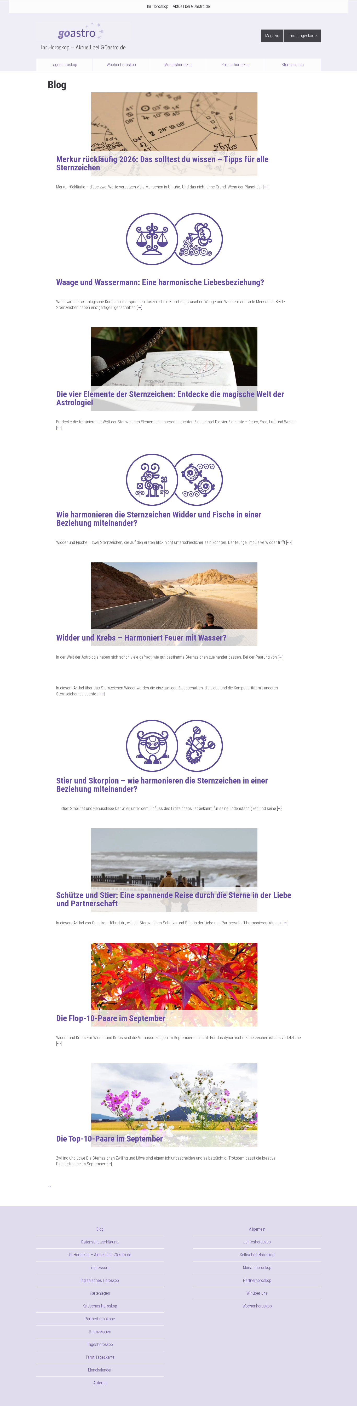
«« (49, 1186)
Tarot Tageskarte (302, 35)
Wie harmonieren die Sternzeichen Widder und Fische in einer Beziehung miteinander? (158, 519)
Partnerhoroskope (100, 1318)
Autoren (100, 1382)
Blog (99, 1229)
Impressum (99, 1267)
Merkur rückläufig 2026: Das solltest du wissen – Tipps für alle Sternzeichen (162, 163)
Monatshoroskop (178, 64)
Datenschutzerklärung (99, 1242)
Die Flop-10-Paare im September (110, 1018)
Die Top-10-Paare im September (109, 1139)
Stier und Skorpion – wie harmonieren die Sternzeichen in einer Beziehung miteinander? (162, 785)
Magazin (272, 35)
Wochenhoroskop (121, 64)
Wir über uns (257, 1293)
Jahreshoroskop (257, 1242)
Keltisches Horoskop (100, 1306)
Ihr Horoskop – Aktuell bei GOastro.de (178, 6)
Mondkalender (100, 1370)
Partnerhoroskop (235, 64)
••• (266, 187)
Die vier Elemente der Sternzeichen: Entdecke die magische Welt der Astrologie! (170, 398)
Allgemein (257, 1229)
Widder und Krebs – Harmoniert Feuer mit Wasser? (141, 638)
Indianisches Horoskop (100, 1280)
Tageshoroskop (64, 64)
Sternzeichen (292, 64)
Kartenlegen (100, 1293)
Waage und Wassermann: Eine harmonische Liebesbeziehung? (160, 282)
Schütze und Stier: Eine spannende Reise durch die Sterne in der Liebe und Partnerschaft (173, 899)
